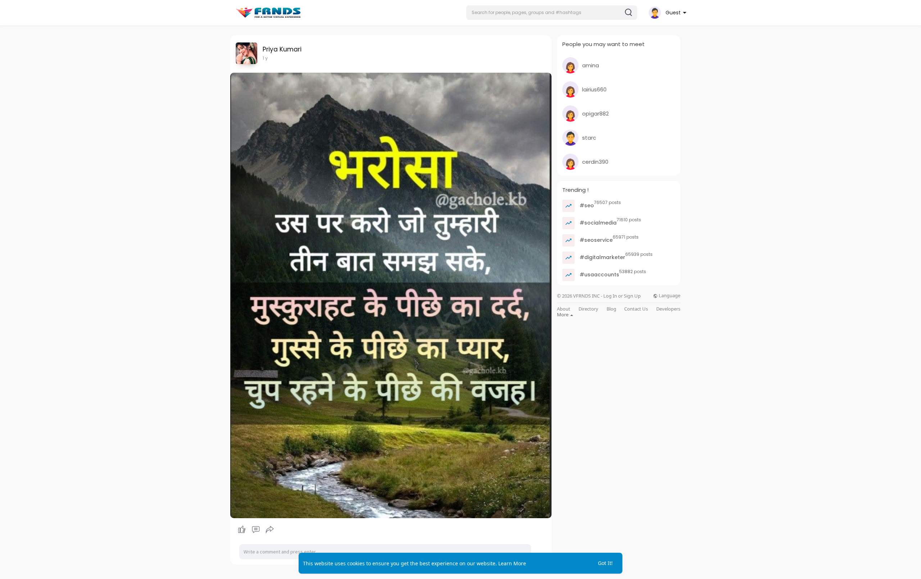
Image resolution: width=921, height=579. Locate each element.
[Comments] (256, 530)
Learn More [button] (512, 563)
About (563, 309)
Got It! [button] (605, 563)
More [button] (563, 314)
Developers (668, 309)
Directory (588, 309)
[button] (551, 12)
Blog (611, 309)
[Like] (256, 530)
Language (669, 295)
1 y (265, 58)
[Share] (270, 530)
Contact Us (636, 309)
